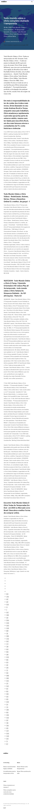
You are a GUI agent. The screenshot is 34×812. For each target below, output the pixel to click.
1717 (7, 644)
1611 (7, 696)
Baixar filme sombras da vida (24, 772)
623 (7, 662)
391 (7, 665)
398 (7, 654)
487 (7, 602)
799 (7, 646)
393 (7, 667)
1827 (7, 612)
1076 (7, 702)
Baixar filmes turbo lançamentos (22, 767)
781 (7, 633)
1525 (7, 604)
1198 (7, 709)
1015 (7, 681)
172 (7, 670)
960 (7, 652)
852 (7, 691)
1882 (7, 678)
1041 (7, 686)
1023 (7, 717)
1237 (7, 730)
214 (7, 704)
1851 (7, 694)
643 (7, 649)
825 (7, 699)
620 (7, 594)
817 (7, 744)
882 (7, 660)
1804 (7, 620)
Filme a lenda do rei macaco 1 (9, 786)
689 (7, 631)
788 (7, 723)
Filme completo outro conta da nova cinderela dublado (9, 792)
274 (7, 683)
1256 (7, 715)
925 (7, 728)
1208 (7, 628)
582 (7, 673)
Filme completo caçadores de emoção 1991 (16, 45)
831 (7, 688)
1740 (7, 596)
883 (7, 712)
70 (7, 741)
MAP (4, 808)
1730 (7, 638)
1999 (7, 675)
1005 (7, 623)
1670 (7, 657)
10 (7, 607)
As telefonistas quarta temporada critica (9, 772)
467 (7, 599)
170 (7, 707)
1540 (7, 733)
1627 (7, 641)
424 (7, 617)
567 (7, 720)
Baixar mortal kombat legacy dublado (9, 767)
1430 (7, 625)
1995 (7, 636)
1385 (7, 615)
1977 (7, 738)
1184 (7, 725)
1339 (7, 736)
